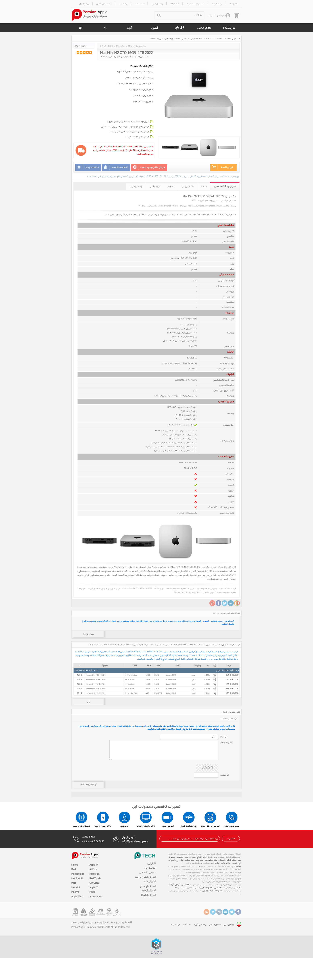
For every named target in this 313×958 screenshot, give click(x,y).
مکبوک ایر (231, 860)
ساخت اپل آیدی (183, 885)
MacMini (75, 887)
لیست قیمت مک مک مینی (227, 670)
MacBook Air (77, 878)
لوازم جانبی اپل (223, 863)
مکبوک (180, 857)
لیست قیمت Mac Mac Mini (86, 670)
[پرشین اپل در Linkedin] (225, 912)
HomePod (94, 874)
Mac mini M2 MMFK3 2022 (95, 693)
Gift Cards (94, 883)
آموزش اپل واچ (147, 886)
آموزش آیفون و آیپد (145, 877)
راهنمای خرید (136, 186)
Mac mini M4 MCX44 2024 (95, 675)
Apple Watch (77, 896)
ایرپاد (171, 860)
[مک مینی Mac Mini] (84, 46)
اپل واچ (179, 860)
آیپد (187, 857)
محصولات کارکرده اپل (213, 891)
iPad (73, 869)
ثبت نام (220, 15)
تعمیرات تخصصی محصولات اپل (215, 888)
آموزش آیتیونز (148, 895)
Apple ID (93, 887)
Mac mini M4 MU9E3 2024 (95, 679)
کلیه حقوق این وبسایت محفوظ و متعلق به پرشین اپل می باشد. (101, 922)
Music (92, 892)
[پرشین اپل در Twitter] (232, 912)
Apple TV (94, 865)
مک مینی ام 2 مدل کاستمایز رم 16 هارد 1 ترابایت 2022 (124, 56)
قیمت (203, 186)
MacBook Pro (77, 874)
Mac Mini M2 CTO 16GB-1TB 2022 (126, 52)
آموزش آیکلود (148, 890)
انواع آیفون (195, 857)
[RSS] (206, 912)
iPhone (74, 865)
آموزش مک (149, 881)
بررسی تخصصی (147, 872)
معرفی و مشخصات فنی (225, 186)
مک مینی (189, 860)
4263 (110, 46)
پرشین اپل (235, 866)
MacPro (75, 892)
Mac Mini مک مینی (137, 46)
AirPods (93, 869)
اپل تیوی (236, 863)
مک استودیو (211, 860)
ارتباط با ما (175, 924)
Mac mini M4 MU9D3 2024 (95, 684)
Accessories (95, 896)
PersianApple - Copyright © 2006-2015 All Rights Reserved (100, 927)
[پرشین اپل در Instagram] (219, 912)
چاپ (88, 701)
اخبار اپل (151, 863)
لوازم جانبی (155, 186)
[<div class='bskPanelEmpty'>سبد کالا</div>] (236, 15)
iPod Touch (95, 878)
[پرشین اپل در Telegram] (213, 912)
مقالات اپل (149, 868)
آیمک (221, 860)
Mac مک (120, 46)
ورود (210, 15)
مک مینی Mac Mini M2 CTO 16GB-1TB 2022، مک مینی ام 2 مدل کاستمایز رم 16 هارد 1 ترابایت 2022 (195, 38)
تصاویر (171, 186)
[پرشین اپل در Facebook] (238, 912)
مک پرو (199, 860)
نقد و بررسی (187, 186)
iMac (73, 883)
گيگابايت (190, 358)
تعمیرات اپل (215, 924)
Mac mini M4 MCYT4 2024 (95, 688)
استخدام (186, 924)
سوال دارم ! (88, 634)
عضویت (231, 839)
